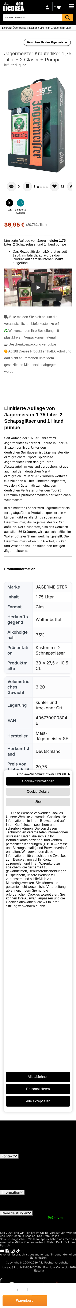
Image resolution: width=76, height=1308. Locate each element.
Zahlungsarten (53, 1205)
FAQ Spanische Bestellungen (30, 1203)
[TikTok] (18, 1251)
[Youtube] (2, 1251)
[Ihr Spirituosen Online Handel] (13, 6)
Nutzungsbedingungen (20, 1197)
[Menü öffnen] (71, 6)
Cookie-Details (38, 791)
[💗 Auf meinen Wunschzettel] (27, 186)
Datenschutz (52, 1197)
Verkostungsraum (42, 1225)
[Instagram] (13, 1251)
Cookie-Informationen (38, 781)
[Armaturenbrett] (47, 6)
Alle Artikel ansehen (19, 1152)
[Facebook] (7, 1251)
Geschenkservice (48, 1221)
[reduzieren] (7, 1290)
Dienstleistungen (15, 1213)
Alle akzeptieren (38, 1101)
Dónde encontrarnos (51, 1208)
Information (11, 1192)
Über (38, 801)
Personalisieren (38, 1089)
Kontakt (8, 1156)
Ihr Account (12, 1217)
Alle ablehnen (38, 1077)
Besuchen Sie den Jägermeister (47, 42)
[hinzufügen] (27, 1290)
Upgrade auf (45, 1217)
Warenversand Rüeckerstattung (25, 1201)
